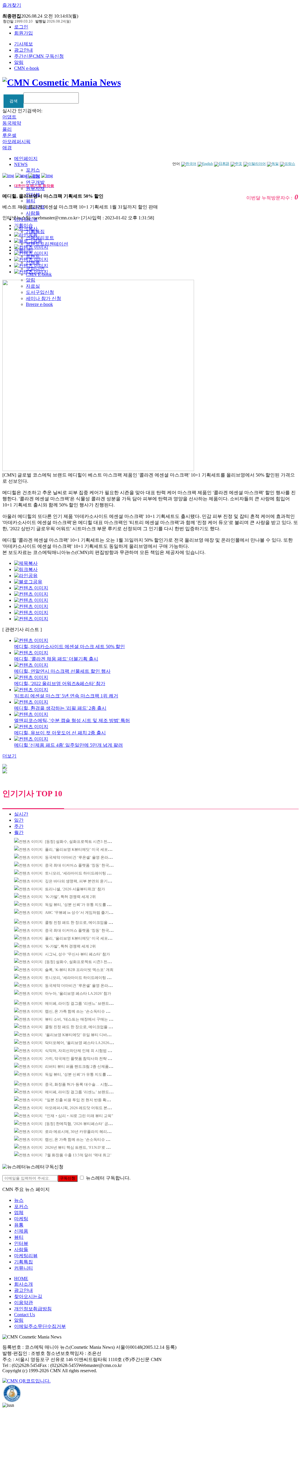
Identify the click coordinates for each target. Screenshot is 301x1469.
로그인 (21, 26)
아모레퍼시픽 (16, 141)
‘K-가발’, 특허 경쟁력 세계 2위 (70, 896)
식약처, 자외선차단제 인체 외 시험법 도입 (80, 1050)
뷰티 (30, 200)
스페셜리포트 (40, 237)
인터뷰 (21, 1243)
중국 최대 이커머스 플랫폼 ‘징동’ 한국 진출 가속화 (87, 865)
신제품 (21, 1231)
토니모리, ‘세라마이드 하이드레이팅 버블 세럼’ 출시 (89, 873)
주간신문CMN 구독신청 (39, 56)
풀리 (7, 129)
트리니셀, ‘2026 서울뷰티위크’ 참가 (75, 889)
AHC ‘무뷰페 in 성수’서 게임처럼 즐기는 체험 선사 (87, 912)
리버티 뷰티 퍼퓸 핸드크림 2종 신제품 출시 (81, 1066)
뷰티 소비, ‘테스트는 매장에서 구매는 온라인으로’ (87, 1019)
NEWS (21, 164)
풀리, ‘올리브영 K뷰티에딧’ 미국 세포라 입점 (82, 849)
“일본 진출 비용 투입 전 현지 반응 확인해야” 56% (86, 1100)
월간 (19, 832)
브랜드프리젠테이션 (47, 243)
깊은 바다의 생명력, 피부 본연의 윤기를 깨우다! (85, 881)
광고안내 (23, 50)
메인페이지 (26, 158)
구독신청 (67, 1178)
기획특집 (23, 1261)
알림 (19, 62)
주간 (19, 826)
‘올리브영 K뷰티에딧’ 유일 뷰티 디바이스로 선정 (86, 1035)
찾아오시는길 (28, 1296)
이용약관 (23, 1302)
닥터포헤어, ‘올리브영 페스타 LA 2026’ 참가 (82, 1043)
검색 (13, 101)
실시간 (21, 813)
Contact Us (24, 1314)
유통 (19, 1224)
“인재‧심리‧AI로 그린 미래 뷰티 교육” (79, 1116)
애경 (7, 147)
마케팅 (21, 1218)
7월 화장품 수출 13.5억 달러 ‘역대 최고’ (78, 1155)
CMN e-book (26, 68)
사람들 (33, 213)
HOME (21, 1278)
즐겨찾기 (11, 5)
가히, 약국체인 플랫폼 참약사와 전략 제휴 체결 (84, 1058)
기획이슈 (23, 225)
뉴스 (19, 1200)
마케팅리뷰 (26, 1255)
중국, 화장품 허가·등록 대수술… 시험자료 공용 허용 (89, 1084)
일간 (19, 820)
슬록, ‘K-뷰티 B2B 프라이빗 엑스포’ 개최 (79, 970)
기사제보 (23, 43)
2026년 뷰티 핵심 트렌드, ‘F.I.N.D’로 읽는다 (81, 1147)
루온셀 (9, 135)
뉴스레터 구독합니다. (108, 1177)
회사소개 (23, 1284)
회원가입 (23, 33)
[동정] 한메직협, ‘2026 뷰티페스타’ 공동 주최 (83, 1123)
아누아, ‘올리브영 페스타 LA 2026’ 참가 (78, 993)
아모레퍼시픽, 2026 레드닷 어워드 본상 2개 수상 (85, 1108)
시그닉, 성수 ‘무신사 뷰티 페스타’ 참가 (77, 954)
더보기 (9, 755)
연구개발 (35, 182)
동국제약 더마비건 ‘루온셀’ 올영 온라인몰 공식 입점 (89, 857)
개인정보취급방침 (33, 1308)
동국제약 (11, 123)
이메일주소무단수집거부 (40, 1326)
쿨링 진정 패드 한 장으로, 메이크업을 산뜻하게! (85, 922)
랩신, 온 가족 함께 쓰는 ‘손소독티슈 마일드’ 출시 (86, 1011)
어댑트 (9, 116)
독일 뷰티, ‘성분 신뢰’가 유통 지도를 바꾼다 (81, 904)
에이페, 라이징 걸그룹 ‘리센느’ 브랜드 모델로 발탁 (87, 1003)
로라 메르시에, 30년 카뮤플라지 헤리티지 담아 (84, 1131)
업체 (19, 1212)
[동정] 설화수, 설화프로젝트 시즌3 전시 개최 (82, 841)
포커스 (33, 169)
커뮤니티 (23, 1267)
